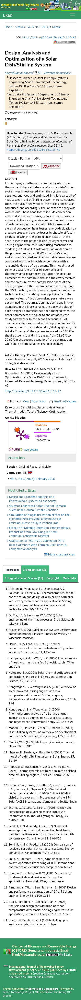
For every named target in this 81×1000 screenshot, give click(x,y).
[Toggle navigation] (72, 15)
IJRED (7, 15)
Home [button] (8, 27)
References (12, 570)
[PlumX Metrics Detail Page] (21, 434)
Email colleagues (64, 401)
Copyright (53, 578)
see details (31, 449)
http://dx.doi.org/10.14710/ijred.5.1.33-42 (33, 391)
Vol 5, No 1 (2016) (38, 27)
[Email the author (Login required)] (39, 73)
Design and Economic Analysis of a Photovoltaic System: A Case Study (32, 499)
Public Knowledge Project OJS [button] (21, 992)
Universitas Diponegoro (43, 989)
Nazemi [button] (56, 27)
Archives (20, 27)
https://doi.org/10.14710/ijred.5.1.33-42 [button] (34, 150)
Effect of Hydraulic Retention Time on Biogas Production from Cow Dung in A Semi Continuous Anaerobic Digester (39, 532)
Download (38, 401)
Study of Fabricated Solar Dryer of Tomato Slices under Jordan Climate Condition (37, 508)
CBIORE (71, 970)
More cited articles (61, 554)
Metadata (69, 578)
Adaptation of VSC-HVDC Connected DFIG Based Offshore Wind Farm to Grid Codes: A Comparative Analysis (37, 545)
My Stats (65, 954)
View (26, 401)
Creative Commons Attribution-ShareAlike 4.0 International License (39, 975)
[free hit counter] (52, 954)
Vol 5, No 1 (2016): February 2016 (32, 479)
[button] (6, 123)
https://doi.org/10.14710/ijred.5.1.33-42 (49, 37)
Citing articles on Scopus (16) (24, 578)
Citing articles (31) (35, 570)
